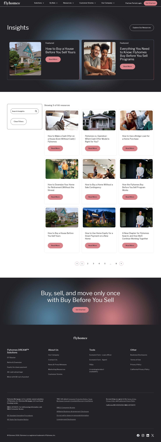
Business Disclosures (138, 355)
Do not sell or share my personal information (73, 415)
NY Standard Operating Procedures (20, 415)
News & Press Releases (57, 365)
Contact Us (52, 360)
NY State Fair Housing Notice (17, 419)
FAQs (91, 365)
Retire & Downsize (14, 362)
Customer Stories (55, 374)
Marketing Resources (56, 369)
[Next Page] (121, 264)
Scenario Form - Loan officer (100, 355)
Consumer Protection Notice (78, 399)
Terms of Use (135, 360)
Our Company (53, 355)
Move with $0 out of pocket (18, 377)
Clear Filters (18, 121)
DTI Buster (11, 358)
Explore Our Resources (142, 28)
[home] (12, 3)
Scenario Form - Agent (98, 360)
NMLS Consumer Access (66, 407)
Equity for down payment (17, 367)
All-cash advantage (15, 372)
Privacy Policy (135, 365)
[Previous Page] (77, 264)
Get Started (150, 3)
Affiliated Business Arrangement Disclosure (73, 411)
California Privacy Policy (139, 369)
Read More (53, 59)
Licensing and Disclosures (66, 419)
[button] (39, 3)
